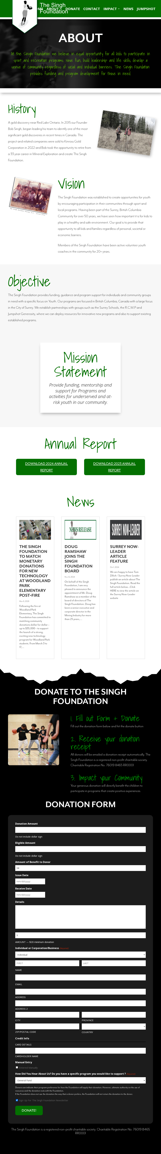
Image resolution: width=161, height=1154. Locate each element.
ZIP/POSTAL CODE (25, 1031)
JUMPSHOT (146, 9)
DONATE (72, 9)
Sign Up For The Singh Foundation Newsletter (43, 1100)
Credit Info (22, 1038)
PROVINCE (88, 1020)
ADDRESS (20, 997)
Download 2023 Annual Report (114, 467)
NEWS (128, 9)
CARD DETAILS (23, 1044)
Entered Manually (28, 1067)
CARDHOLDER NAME (26, 1056)
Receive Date (23, 888)
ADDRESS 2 (21, 1008)
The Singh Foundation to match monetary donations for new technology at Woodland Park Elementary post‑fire (35, 571)
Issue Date (21, 875)
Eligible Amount (25, 843)
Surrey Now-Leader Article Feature (124, 554)
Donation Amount (26, 823)
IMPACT (110, 9)
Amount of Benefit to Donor (32, 862)
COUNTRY (87, 1032)
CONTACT (91, 9)
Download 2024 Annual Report (46, 467)
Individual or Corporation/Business (42, 948)
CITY (17, 1020)
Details (19, 902)
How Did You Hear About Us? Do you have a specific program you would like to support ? (75, 1073)
